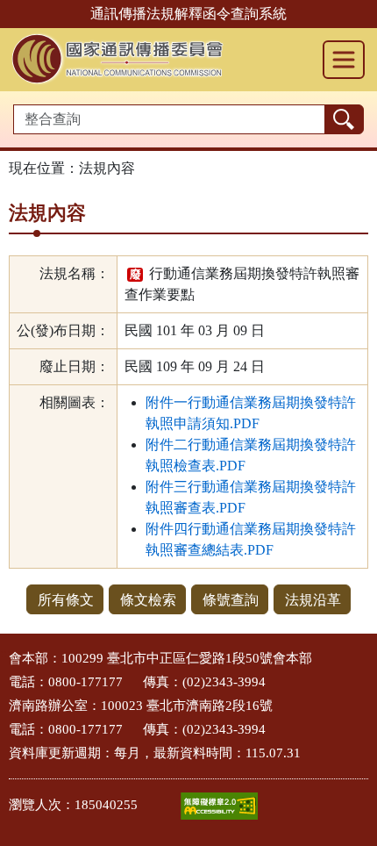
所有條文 (66, 599)
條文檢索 (148, 599)
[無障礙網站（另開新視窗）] (219, 806)
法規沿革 (313, 599)
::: (5, 653)
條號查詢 (231, 599)
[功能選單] (344, 59)
